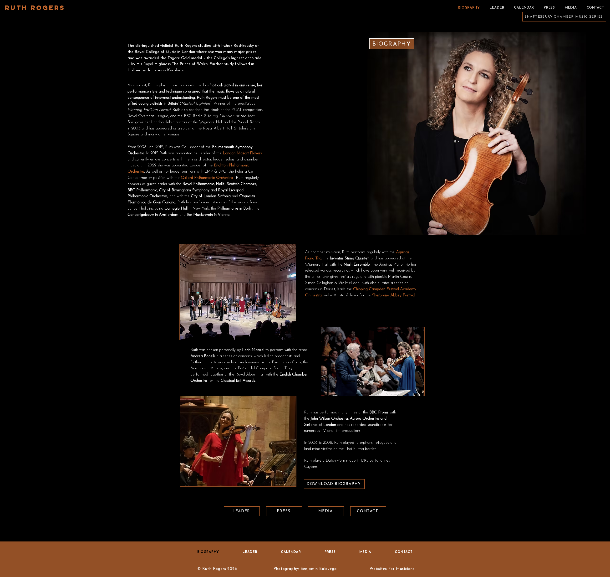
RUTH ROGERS (35, 8)
